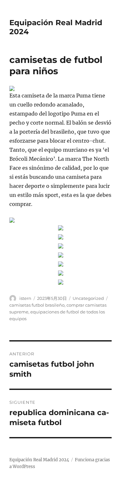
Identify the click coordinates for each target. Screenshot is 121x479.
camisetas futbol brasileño (37, 305)
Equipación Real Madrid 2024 (39, 460)
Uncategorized (88, 298)
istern (25, 298)
